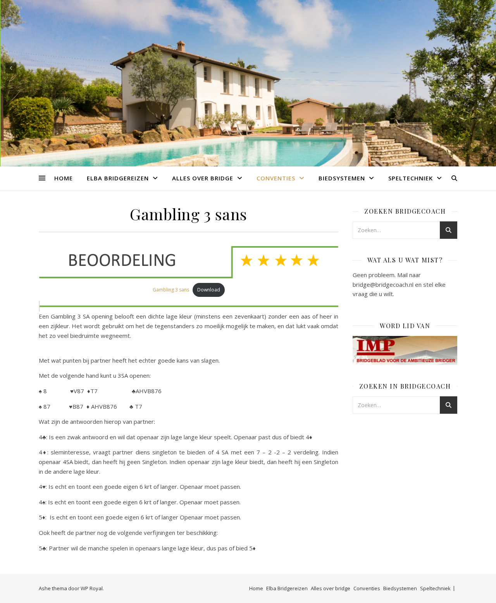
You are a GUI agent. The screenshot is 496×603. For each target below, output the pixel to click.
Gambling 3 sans (171, 289)
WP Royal (92, 588)
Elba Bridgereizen (118, 178)
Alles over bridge (202, 178)
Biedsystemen (342, 178)
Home (63, 178)
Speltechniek (410, 178)
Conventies (276, 178)
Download (208, 289)
